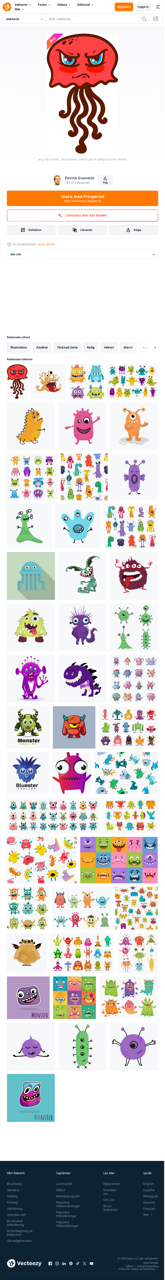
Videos (62, 5)
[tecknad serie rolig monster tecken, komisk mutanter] (82, 953)
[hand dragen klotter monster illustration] (31, 1098)
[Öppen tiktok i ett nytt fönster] (77, 1263)
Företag (12, 1202)
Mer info (16, 254)
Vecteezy (13, 1190)
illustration (18, 347)
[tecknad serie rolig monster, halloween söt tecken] (131, 526)
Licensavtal (63, 1184)
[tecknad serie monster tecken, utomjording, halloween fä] (128, 727)
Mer (17, 9)
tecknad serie (67, 347)
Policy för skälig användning (133, 1269)
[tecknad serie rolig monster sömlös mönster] (84, 477)
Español (145, 1190)
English (145, 1184)
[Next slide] (148, 347)
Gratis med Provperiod (82, 198)
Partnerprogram (67, 1196)
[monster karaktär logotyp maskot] (28, 727)
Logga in (143, 7)
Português (147, 1196)
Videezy (12, 1196)
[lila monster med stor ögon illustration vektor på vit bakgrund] (71, 773)
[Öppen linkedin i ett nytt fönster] (64, 1263)
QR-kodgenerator (19, 1241)
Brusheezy (14, 1184)
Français (146, 1209)
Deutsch (146, 1202)
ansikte (42, 347)
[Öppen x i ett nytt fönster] (84, 1263)
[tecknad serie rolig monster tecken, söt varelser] (32, 477)
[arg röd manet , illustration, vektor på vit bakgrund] (17, 381)
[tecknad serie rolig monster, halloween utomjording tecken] (130, 815)
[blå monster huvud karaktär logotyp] (28, 773)
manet (128, 347)
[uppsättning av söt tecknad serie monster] (27, 908)
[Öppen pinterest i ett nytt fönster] (71, 1263)
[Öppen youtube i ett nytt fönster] (91, 1263)
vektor (109, 347)
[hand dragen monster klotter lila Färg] (28, 997)
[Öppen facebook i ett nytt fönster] (50, 1263)
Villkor (126, 1266)
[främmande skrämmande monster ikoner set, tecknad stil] (134, 679)
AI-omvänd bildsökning (15, 1223)
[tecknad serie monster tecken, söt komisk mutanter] (133, 381)
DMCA (59, 1190)
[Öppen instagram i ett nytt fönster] (57, 1263)
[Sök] (144, 18)
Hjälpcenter (109, 1184)
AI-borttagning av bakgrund (19, 1233)
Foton (42, 5)
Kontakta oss (107, 1192)
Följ (105, 182)
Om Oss (107, 1200)
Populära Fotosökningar (65, 1214)
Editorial (83, 5)
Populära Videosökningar (66, 1224)
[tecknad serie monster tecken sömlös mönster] (136, 908)
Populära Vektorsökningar (67, 1204)
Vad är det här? (47, 244)
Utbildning (14, 1209)
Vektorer (21, 5)
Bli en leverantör (108, 1208)
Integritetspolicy (144, 1266)
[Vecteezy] (7, 7)
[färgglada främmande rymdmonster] (138, 953)
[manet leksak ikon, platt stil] (31, 576)
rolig (91, 347)
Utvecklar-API (16, 1215)
